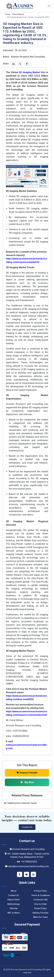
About (13, 891)
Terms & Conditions (40, 895)
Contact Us (27, 827)
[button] (49, 6)
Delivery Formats (40, 912)
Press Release (18, 14)
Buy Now (29, 782)
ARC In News (13, 912)
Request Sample (28, 772)
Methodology (13, 904)
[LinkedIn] (33, 874)
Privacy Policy (40, 891)
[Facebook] (19, 874)
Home (7, 14)
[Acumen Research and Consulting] (18, 6)
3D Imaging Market (29, 72)
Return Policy (40, 908)
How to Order (40, 904)
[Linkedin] (13, 63)
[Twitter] (26, 874)
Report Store (13, 899)
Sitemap (13, 908)
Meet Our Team (40, 917)
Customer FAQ (41, 899)
